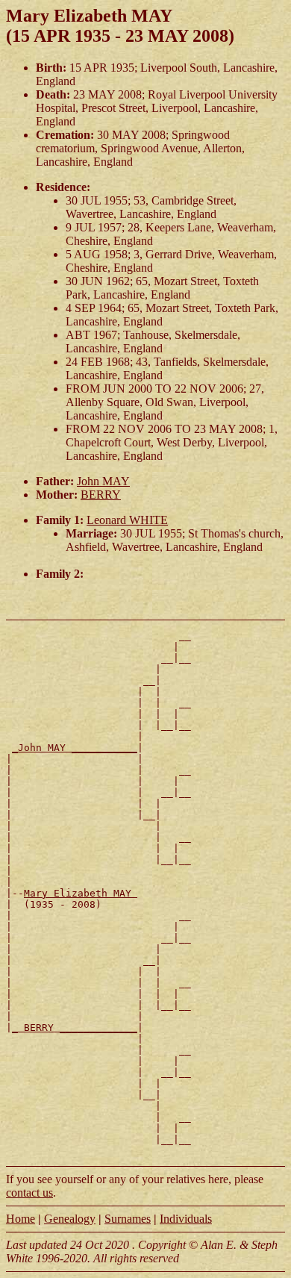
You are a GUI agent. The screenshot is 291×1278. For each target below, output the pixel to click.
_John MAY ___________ (74, 747)
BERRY (101, 494)
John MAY (103, 481)
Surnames (127, 1218)
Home (20, 1218)
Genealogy (70, 1218)
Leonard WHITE (127, 520)
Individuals (186, 1218)
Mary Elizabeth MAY (80, 893)
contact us (29, 1192)
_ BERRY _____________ (74, 1027)
